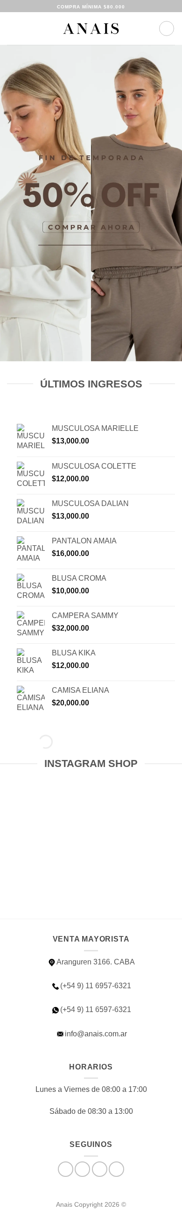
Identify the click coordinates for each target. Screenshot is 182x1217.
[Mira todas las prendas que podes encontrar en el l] (137, 829)
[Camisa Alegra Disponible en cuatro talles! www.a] (137, 883)
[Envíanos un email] (99, 1169)
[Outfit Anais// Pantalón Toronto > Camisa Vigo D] (44, 829)
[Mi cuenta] (147, 28)
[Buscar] (28, 28)
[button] (12, 28)
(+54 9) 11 (95, 1009)
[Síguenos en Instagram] (82, 1169)
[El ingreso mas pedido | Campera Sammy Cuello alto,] (44, 883)
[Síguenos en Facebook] (65, 1169)
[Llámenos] (116, 1169)
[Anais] (91, 28)
